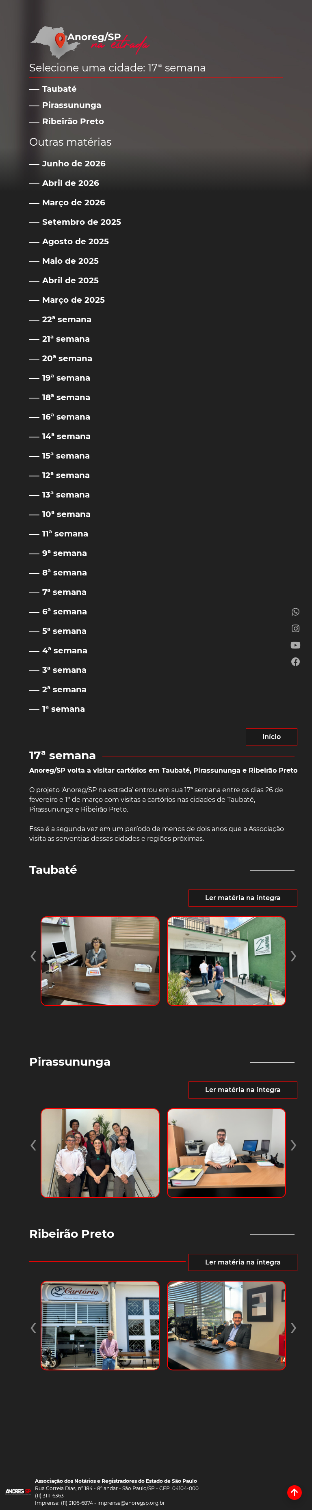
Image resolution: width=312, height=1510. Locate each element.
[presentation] (33, 954)
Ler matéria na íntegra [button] (243, 898)
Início (271, 737)
